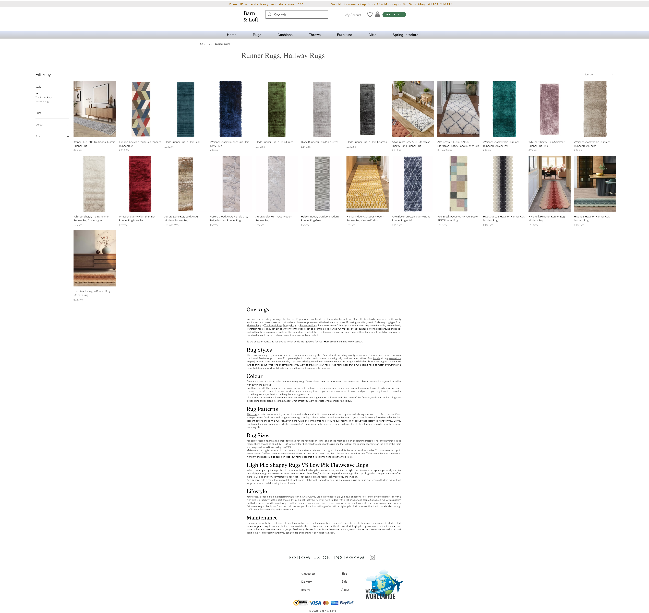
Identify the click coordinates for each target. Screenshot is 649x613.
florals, (376, 358)
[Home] (201, 44)
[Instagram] (372, 557)
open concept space (291, 453)
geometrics (395, 358)
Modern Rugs (42, 101)
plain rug (272, 331)
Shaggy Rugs (289, 325)
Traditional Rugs (43, 97)
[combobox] (599, 74)
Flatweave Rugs (307, 325)
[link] (377, 14)
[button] (257, 35)
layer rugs (324, 453)
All (37, 93)
